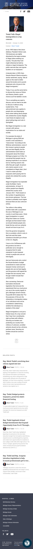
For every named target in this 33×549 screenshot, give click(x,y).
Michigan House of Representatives (12, 505)
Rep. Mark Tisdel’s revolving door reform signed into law (16, 362)
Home (7, 11)
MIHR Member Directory (9, 502)
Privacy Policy (22, 543)
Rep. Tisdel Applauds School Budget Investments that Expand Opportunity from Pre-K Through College (16, 422)
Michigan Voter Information (10, 515)
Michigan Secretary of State (10, 509)
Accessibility (6, 526)
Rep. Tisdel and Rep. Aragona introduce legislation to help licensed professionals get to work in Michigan (16, 458)
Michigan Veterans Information (11, 522)
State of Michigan (7, 519)
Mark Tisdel (15, 46)
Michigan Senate (7, 512)
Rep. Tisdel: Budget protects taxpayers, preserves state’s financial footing (13, 396)
